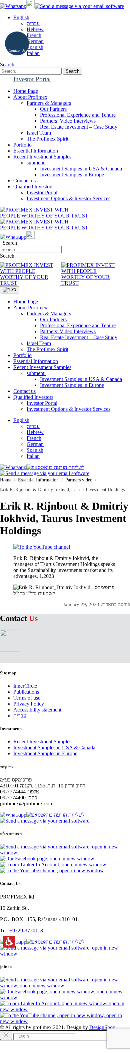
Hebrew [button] (35, 29)
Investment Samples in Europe (72, 174)
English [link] (21, 420)
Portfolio (22, 355)
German (35, 41)
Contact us (24, 391)
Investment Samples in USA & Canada (81, 168)
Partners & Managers (49, 103)
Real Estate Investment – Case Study (78, 127)
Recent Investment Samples (42, 367)
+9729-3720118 (26, 930)
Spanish (35, 47)
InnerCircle (25, 686)
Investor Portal (42, 192)
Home (5, 479)
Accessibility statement (37, 709)
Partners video (78, 479)
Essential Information (35, 361)
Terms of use (26, 698)
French (34, 35)
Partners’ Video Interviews (68, 121)
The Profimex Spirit (47, 139)
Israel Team (39, 133)
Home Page (25, 301)
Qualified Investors (33, 397)
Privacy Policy (28, 704)
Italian (33, 53)
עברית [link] (33, 23)
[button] (31, 71)
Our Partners (53, 109)
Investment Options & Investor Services (68, 198)
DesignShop (102, 1027)
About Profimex (30, 307)
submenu (36, 162)
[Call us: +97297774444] (30, 6)
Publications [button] (26, 692)
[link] (13, 6)
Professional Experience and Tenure (78, 115)
